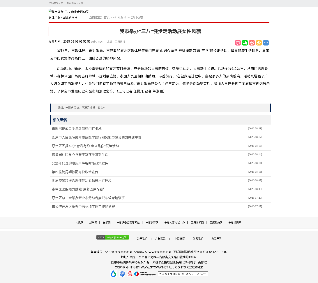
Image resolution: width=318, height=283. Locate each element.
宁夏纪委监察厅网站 (128, 222)
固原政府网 (216, 222)
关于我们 (142, 238)
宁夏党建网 (152, 222)
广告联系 (160, 238)
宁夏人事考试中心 (174, 222)
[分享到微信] (245, 43)
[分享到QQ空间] (259, 43)
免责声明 (216, 238)
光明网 (107, 222)
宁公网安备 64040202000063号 (152, 252)
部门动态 (137, 17)
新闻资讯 (120, 17)
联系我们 (198, 238)
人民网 (79, 222)
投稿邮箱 (71, 3)
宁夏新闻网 (234, 222)
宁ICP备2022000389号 (118, 252)
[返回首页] (69, 15)
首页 (107, 17)
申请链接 (179, 238)
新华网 (93, 222)
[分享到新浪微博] (252, 43)
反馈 (80, 3)
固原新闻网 (197, 222)
